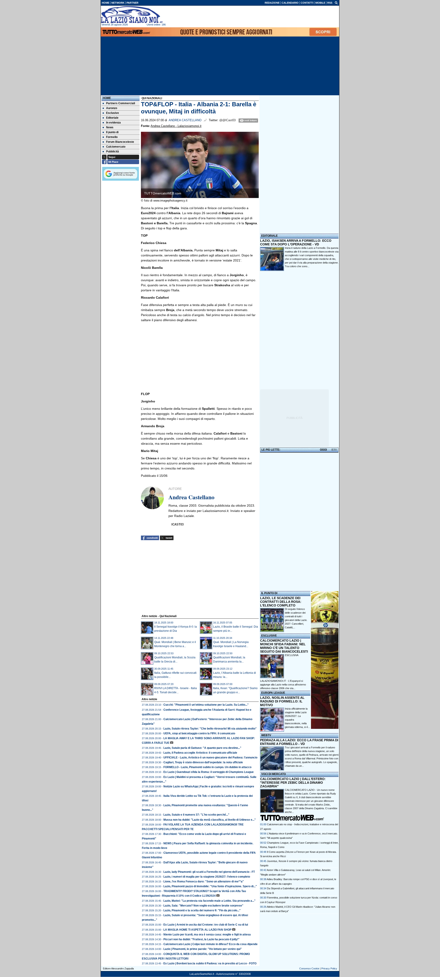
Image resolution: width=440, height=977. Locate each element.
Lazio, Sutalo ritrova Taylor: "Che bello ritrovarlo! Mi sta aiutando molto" (210, 728)
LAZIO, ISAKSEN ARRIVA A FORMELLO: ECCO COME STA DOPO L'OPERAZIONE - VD (295, 242)
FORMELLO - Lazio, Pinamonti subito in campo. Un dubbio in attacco (207, 767)
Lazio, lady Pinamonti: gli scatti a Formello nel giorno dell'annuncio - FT (209, 871)
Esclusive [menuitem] (112, 113)
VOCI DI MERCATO (273, 774)
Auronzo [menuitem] (111, 108)
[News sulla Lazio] (132, 14)
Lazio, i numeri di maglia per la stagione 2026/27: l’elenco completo (206, 876)
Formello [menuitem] (112, 137)
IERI (334, 449)
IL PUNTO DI (269, 593)
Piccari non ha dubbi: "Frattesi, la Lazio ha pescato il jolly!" (201, 939)
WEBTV (266, 735)
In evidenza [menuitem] (113, 122)
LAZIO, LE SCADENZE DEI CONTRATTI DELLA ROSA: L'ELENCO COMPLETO (280, 601)
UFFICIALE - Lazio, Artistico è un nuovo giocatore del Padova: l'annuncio (210, 757)
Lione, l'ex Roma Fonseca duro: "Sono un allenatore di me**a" (203, 881)
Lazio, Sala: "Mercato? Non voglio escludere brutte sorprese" (203, 905)
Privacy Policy (329, 968)
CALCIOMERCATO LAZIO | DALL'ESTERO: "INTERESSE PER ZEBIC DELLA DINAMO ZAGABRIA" (293, 782)
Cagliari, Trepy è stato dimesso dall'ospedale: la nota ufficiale (203, 762)
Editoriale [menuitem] (112, 117)
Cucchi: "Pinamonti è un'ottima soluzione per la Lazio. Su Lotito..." (206, 704)
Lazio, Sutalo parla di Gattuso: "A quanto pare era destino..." (202, 748)
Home (107, 98)
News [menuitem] (109, 127)
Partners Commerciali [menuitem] (120, 103)
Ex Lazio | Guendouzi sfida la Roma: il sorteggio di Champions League (208, 772)
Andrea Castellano (185, 120)
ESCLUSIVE (269, 635)
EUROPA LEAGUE (273, 692)
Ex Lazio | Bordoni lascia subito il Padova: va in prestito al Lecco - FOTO (209, 963)
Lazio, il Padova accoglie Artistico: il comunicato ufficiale (200, 752)
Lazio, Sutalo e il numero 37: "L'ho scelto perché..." (196, 814)
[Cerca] (336, 2)
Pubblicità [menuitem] (112, 151)
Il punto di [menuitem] (112, 132)
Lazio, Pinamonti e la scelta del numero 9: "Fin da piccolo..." (202, 910)
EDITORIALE (269, 235)
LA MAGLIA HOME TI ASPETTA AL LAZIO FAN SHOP (197, 929)
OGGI (323, 449)
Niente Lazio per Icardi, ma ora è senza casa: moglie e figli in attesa (207, 934)
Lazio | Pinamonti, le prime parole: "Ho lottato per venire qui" (202, 949)
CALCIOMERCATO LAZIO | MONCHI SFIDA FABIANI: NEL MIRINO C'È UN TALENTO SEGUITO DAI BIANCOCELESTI (284, 646)
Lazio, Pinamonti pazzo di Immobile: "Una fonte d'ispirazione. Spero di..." (210, 886)
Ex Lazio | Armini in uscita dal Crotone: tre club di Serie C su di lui (205, 924)
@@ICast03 (227, 120)
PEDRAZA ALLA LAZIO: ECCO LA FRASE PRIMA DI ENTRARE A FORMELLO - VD (299, 742)
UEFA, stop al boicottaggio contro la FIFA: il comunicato (199, 733)
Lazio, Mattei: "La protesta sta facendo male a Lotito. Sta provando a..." (209, 900)
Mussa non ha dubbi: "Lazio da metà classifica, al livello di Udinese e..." (209, 819)
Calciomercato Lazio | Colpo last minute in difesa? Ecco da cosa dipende (210, 944)
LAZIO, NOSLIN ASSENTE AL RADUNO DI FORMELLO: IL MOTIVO (282, 701)
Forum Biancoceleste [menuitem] (120, 141)
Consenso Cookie (309, 968)
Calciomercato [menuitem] (115, 146)
